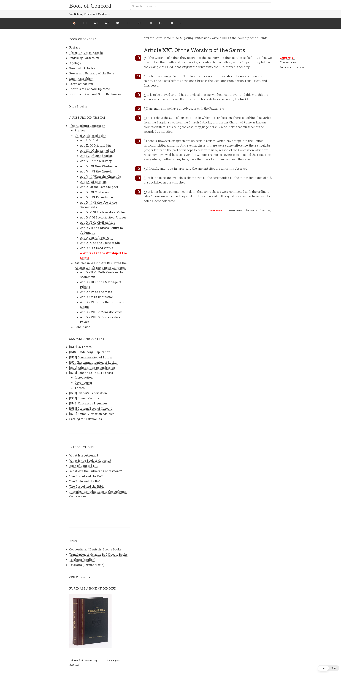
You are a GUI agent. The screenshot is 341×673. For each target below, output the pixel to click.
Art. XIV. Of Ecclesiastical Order (102, 212)
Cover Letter (83, 382)
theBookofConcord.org (84, 660)
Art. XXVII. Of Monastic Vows (101, 312)
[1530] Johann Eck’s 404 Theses (91, 373)
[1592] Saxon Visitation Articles (91, 414)
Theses (80, 388)
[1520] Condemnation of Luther (90, 357)
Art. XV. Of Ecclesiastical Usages (103, 217)
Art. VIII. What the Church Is (100, 176)
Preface (74, 47)
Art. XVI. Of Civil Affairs (97, 222)
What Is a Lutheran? (83, 455)
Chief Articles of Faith (90, 135)
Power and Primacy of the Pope (91, 73)
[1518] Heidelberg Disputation (89, 352)
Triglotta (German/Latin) (86, 565)
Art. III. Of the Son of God (97, 150)
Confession (287, 58)
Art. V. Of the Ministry (96, 161)
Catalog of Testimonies (85, 419)
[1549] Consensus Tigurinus (88, 403)
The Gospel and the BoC (85, 476)
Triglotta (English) (82, 559)
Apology (75, 63)
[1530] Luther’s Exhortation (88, 393)
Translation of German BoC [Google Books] (98, 554)
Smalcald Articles (82, 68)
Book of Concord (90, 5)
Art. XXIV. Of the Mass (96, 292)
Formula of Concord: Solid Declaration (96, 94)
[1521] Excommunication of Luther (93, 362)
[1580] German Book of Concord (90, 408)
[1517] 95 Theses (80, 347)
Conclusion (82, 327)
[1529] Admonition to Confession (92, 367)
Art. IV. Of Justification (96, 156)
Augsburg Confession (84, 58)
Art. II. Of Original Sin (95, 145)
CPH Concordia (79, 577)
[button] (328, 668)
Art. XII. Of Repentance (96, 197)
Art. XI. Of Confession (95, 192)
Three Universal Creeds (86, 53)
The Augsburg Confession (87, 126)
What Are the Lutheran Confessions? (95, 471)
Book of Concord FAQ (83, 465)
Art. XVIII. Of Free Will (96, 237)
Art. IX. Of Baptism (93, 181)
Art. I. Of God (89, 140)
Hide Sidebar (78, 106)
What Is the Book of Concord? (90, 460)
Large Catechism (81, 84)
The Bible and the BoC (84, 481)
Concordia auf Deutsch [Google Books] (95, 549)
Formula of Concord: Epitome (89, 89)
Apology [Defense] (293, 67)
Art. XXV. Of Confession (97, 297)
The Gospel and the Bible (86, 486)
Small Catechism (81, 78)
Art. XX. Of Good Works (96, 248)
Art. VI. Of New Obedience (98, 166)
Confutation (288, 62)
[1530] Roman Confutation (87, 398)
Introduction (84, 377)
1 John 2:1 (241, 99)
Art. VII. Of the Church (96, 171)
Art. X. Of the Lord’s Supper (99, 187)
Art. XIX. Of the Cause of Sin (100, 243)
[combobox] (200, 6)
